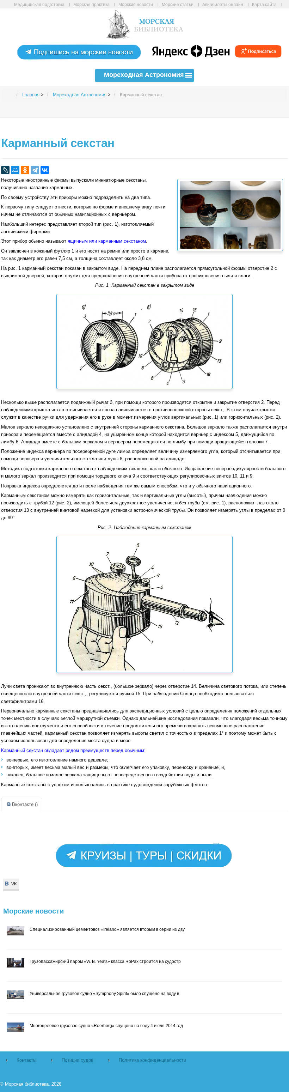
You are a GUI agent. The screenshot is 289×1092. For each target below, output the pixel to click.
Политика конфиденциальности (152, 1060)
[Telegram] (35, 170)
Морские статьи (177, 4)
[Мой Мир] (15, 170)
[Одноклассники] (25, 170)
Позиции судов (77, 1060)
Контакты (26, 1060)
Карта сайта (264, 4)
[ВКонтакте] (45, 170)
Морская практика (91, 4)
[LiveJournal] (5, 170)
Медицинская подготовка (39, 4)
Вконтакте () (25, 804)
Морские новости (135, 4)
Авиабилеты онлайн (222, 4)
